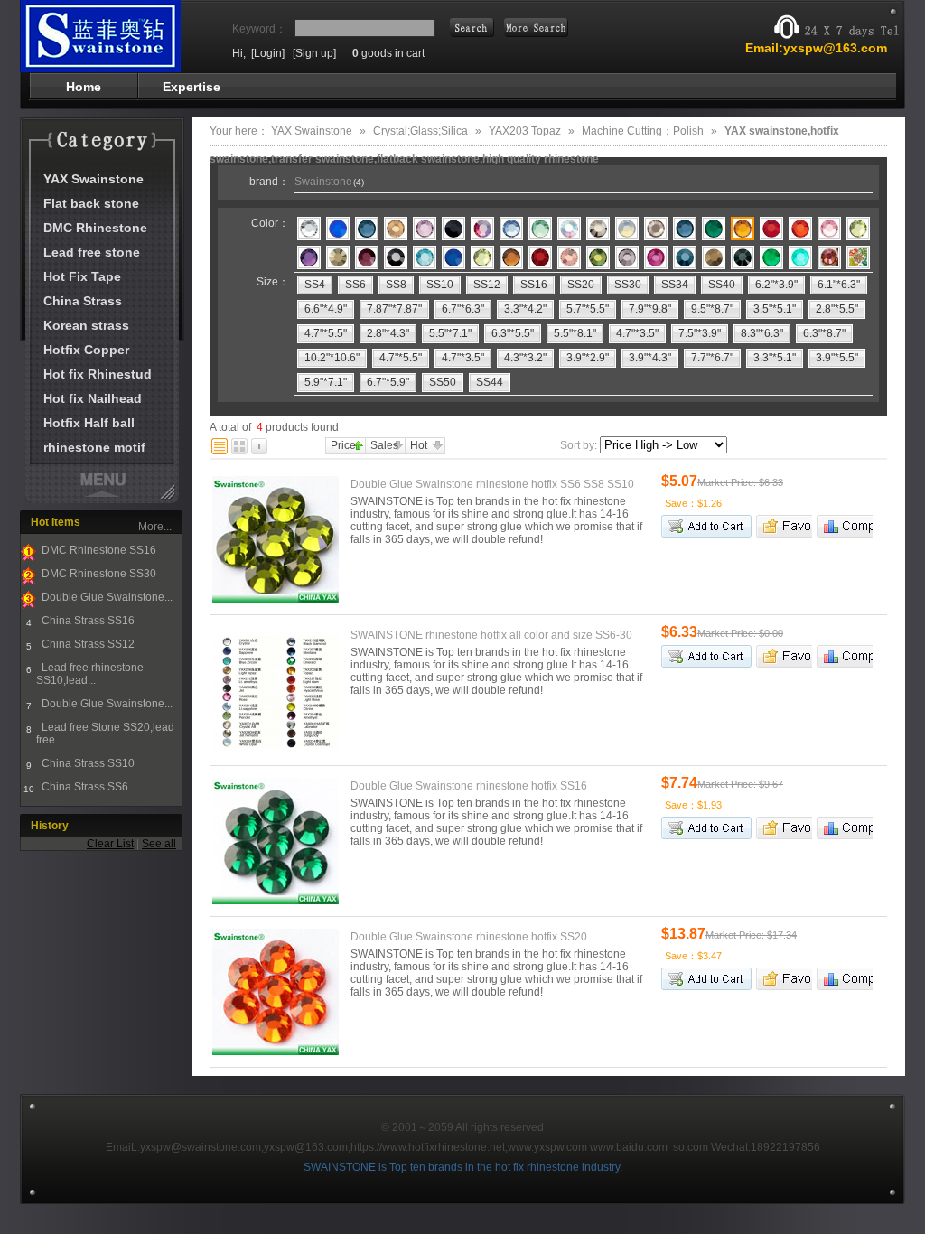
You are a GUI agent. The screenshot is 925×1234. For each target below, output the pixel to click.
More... (155, 526)
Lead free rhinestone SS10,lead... (90, 674)
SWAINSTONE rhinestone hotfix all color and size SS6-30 (491, 635)
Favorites (784, 526)
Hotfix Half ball (89, 423)
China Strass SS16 (87, 620)
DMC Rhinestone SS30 (97, 573)
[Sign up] (314, 53)
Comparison (845, 526)
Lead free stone (91, 252)
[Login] (268, 53)
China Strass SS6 (83, 787)
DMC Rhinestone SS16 (97, 550)
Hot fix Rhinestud (97, 374)
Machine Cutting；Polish (643, 131)
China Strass (82, 301)
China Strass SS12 (87, 644)
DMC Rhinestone (95, 227)
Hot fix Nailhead (92, 398)
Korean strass (86, 325)
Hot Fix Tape (82, 276)
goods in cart (388, 53)
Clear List (110, 843)
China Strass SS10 (87, 763)
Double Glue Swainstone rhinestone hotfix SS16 (468, 786)
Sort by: (578, 445)
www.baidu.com (629, 1147)
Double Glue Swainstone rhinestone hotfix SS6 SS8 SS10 (492, 484)
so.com (690, 1147)
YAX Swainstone (93, 179)
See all (159, 843)
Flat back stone (91, 203)
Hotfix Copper (86, 349)
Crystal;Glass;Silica (420, 131)
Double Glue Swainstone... (106, 597)
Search (536, 27)
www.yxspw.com (547, 1147)
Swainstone (329, 181)
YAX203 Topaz (525, 131)
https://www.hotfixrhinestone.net (427, 1147)
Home (83, 86)
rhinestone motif (94, 447)
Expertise (191, 86)
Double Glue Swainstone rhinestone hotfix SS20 (468, 936)
